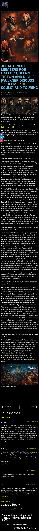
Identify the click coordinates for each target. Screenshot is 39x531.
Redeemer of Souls (7, 127)
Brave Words (14, 115)
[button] (35, 4)
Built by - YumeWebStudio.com (14, 524)
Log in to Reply (4, 441)
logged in (13, 509)
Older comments (6, 417)
